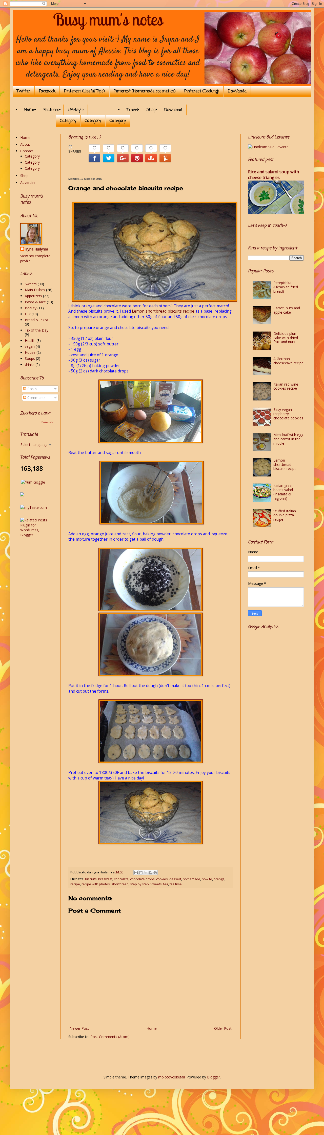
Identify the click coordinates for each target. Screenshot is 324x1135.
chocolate (121, 879)
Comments (36, 397)
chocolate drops (142, 879)
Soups (30, 358)
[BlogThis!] (140, 872)
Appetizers (33, 295)
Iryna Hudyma (36, 249)
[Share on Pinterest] (137, 154)
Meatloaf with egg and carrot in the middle (288, 439)
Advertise (27, 182)
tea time (176, 884)
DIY (28, 314)
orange (219, 879)
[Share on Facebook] (94, 154)
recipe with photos (96, 884)
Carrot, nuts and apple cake (286, 310)
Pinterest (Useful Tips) (84, 91)
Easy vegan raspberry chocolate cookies (288, 413)
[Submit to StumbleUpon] (151, 154)
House (30, 352)
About (25, 144)
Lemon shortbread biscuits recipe (163, 311)
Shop (151, 110)
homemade (191, 879)
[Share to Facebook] (150, 872)
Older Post (223, 1028)
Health (30, 340)
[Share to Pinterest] (155, 872)
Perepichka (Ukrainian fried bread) (285, 287)
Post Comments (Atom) (110, 1036)
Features (51, 110)
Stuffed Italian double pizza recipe (284, 515)
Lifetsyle (76, 110)
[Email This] (135, 872)
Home (29, 110)
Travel (132, 110)
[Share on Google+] (123, 154)
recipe (75, 884)
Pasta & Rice (35, 301)
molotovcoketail (171, 1077)
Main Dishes (35, 289)
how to (207, 879)
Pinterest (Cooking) (201, 91)
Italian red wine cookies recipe (285, 386)
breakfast (105, 879)
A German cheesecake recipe (288, 360)
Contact (26, 150)
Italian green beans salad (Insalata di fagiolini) (283, 491)
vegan (30, 346)
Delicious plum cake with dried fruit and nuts (285, 337)
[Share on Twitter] (108, 154)
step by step (139, 884)
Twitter (23, 91)
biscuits (91, 879)
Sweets (156, 884)
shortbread (120, 884)
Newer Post (79, 1028)
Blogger (213, 1077)
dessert (175, 879)
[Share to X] (145, 872)
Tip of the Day (36, 330)
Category (68, 121)
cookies (162, 879)
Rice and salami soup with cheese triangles (273, 174)
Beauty (30, 308)
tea (165, 884)
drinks (29, 364)
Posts (31, 388)
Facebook (47, 91)
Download (173, 110)
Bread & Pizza (36, 319)
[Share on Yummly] (165, 154)
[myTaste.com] (33, 507)
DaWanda (237, 91)
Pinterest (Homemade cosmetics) (145, 91)
